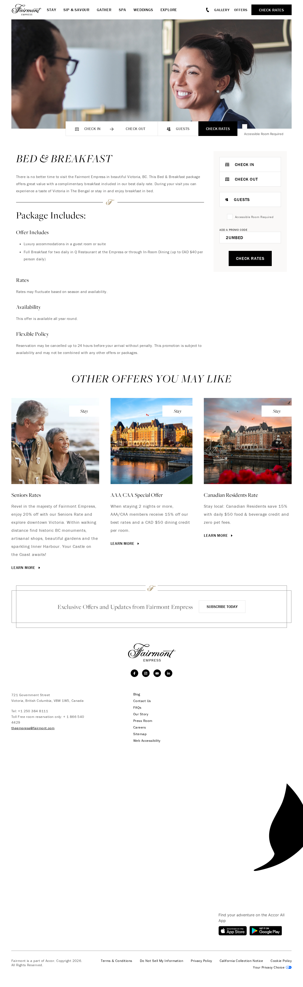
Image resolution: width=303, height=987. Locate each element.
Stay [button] (51, 9)
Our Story (140, 714)
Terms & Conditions (116, 961)
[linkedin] (168, 673)
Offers (241, 10)
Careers (139, 727)
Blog (136, 694)
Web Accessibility (146, 740)
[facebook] (134, 673)
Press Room (142, 721)
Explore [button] (168, 9)
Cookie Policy (281, 961)
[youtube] (157, 673)
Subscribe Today (222, 606)
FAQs (137, 707)
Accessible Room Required (263, 134)
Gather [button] (104, 9)
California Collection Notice (241, 961)
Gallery (221, 10)
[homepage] (29, 10)
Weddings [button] (143, 9)
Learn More (23, 567)
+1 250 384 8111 (33, 711)
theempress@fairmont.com (32, 728)
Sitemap (140, 734)
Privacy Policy (201, 961)
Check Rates (218, 128)
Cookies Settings (272, 967)
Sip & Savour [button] (76, 9)
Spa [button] (122, 9)
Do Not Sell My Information (161, 961)
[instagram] (146, 673)
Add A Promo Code (233, 229)
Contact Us (142, 701)
